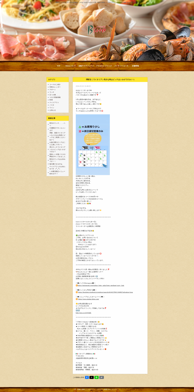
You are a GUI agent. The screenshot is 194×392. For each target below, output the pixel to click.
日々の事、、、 (55, 95)
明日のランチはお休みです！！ (57, 160)
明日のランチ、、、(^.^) (58, 124)
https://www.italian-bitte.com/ (88, 299)
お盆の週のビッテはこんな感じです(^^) (57, 143)
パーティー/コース (121, 66)
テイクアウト (54, 102)
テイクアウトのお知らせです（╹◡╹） (57, 168)
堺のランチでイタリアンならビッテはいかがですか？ (57, 149)
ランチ (52, 92)
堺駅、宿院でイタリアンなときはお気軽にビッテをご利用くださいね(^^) (57, 136)
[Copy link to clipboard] (101, 377)
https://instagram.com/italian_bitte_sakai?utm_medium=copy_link (101, 285)
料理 (51, 100)
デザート (53, 89)
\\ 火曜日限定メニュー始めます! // (57, 173)
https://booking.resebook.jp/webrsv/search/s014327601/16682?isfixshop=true (105, 292)
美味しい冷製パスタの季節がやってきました (57, 155)
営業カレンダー (55, 87)
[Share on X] (91, 377)
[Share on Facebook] (87, 377)
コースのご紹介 (55, 84)
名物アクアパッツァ (86, 66)
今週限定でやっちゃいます (57, 129)
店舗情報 (135, 66)
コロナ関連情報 (55, 97)
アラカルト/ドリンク (104, 66)
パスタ (52, 105)
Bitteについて (71, 66)
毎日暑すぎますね (56, 164)
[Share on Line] (96, 377)
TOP (58, 66)
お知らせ (53, 110)
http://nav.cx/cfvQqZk (83, 313)
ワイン (52, 107)
